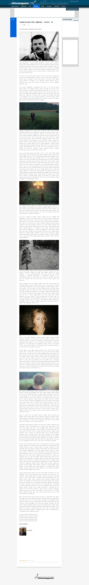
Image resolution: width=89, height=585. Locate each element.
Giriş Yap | (72, 1)
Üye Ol (76, 1)
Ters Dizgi (28, 25)
